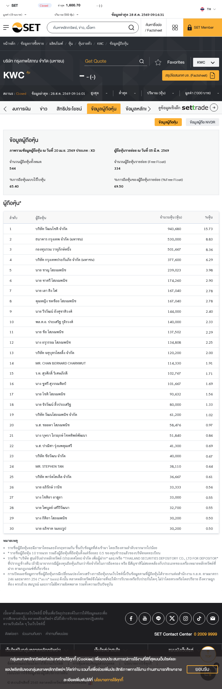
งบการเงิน (21, 109)
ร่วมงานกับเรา (32, 634)
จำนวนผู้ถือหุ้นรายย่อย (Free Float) (140, 161)
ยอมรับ (202, 669)
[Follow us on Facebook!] (131, 618)
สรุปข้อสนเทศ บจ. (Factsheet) (186, 75)
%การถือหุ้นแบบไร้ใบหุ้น (27, 179)
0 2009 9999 (205, 634)
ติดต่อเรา (11, 634)
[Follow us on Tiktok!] (199, 618)
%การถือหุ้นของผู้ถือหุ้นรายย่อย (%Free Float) (148, 179)
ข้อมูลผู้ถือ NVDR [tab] (202, 122)
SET (14, 5)
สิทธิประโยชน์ (69, 109)
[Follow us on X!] (172, 618)
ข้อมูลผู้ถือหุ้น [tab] (168, 122)
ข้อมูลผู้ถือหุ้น (103, 109)
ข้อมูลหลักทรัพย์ (141, 109)
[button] (93, 27)
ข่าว (43, 109)
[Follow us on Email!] (212, 618)
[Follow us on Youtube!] (144, 618)
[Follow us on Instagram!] (185, 618)
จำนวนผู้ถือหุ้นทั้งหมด (26, 161)
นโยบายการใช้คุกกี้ (108, 680)
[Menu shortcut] (174, 27)
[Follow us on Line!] (158, 618)
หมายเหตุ (10, 540)
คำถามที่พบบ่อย (57, 634)
